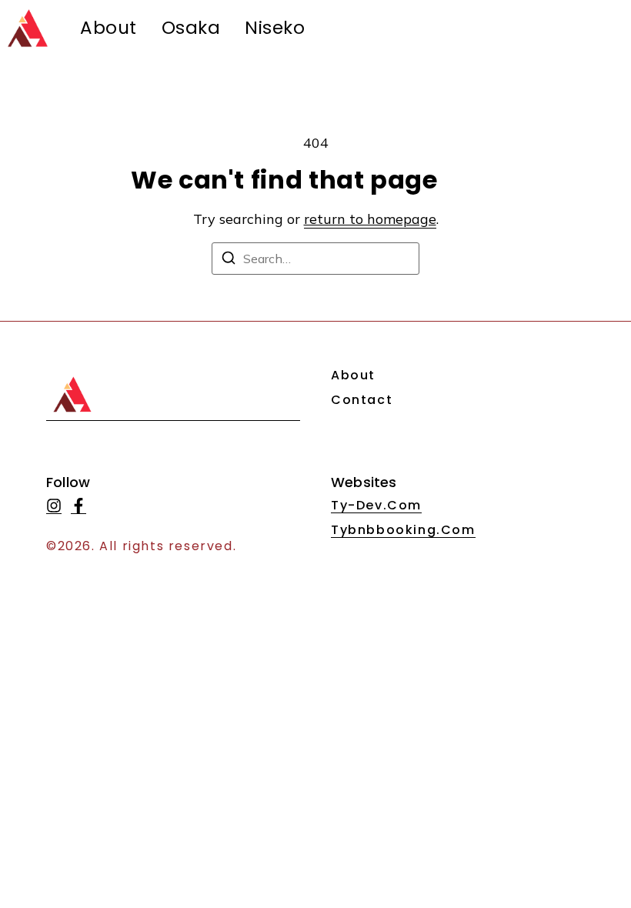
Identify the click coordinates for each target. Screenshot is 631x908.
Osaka (191, 27)
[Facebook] (78, 506)
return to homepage (370, 219)
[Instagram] (54, 506)
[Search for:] (315, 258)
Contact (361, 399)
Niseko (275, 27)
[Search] (229, 260)
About (108, 27)
